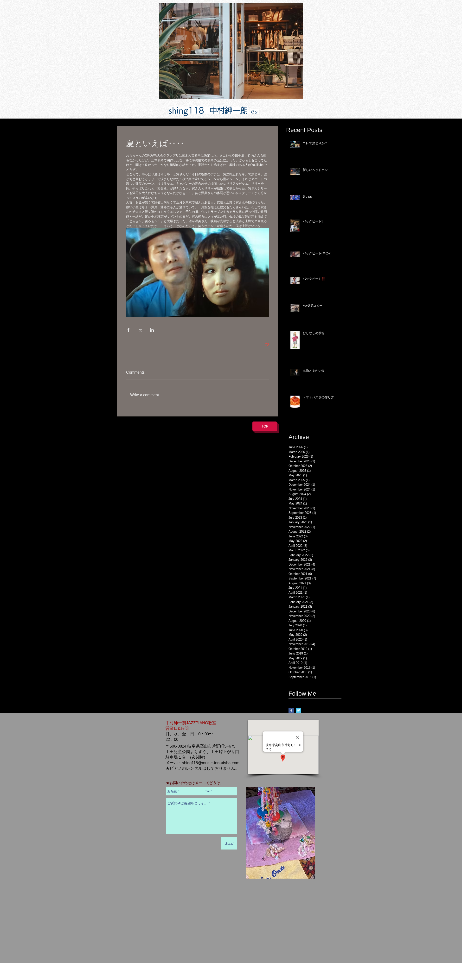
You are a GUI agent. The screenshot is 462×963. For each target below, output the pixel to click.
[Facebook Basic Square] (291, 710)
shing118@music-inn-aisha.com (210, 763)
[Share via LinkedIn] (152, 330)
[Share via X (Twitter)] (140, 330)
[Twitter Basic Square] (298, 710)
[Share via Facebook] (128, 330)
